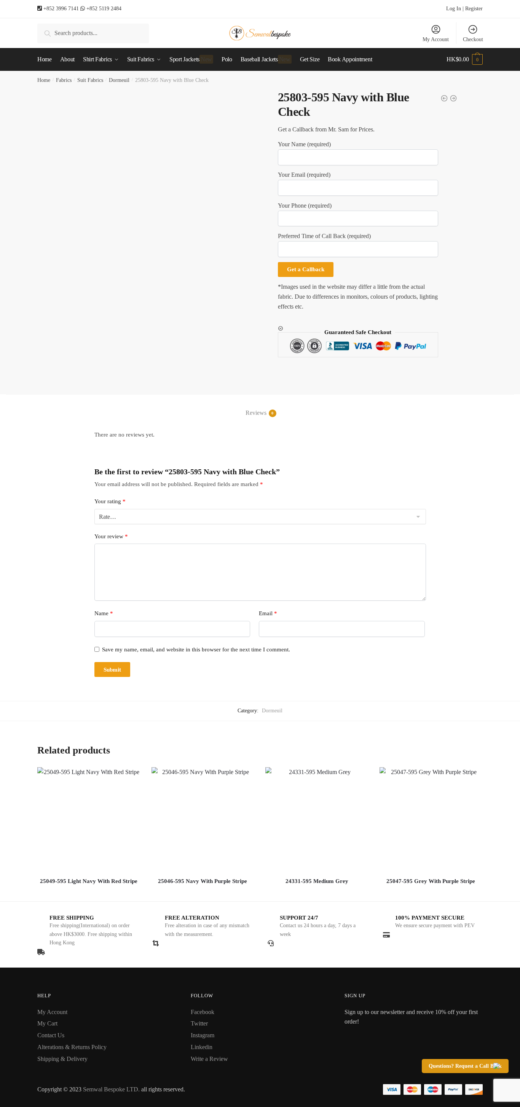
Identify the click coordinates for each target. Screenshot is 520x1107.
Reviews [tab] (256, 413)
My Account (436, 39)
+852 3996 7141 (61, 8)
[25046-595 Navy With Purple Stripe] (203, 818)
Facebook (202, 1012)
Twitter (199, 1023)
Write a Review (209, 1059)
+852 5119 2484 (103, 8)
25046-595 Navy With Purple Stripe (202, 881)
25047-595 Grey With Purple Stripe (430, 881)
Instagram (202, 1035)
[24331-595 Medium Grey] (316, 818)
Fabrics (64, 80)
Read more (88, 892)
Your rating (110, 501)
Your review (111, 536)
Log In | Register (464, 8)
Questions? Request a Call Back (465, 1066)
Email (268, 613)
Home (43, 80)
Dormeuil (119, 80)
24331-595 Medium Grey (317, 881)
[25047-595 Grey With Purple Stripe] (431, 818)
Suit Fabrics (90, 80)
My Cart (47, 1023)
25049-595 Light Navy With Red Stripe (88, 881)
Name (103, 613)
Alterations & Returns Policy (72, 1047)
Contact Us (50, 1035)
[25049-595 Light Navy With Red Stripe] (88, 818)
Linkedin (201, 1047)
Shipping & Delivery (62, 1059)
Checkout (473, 39)
